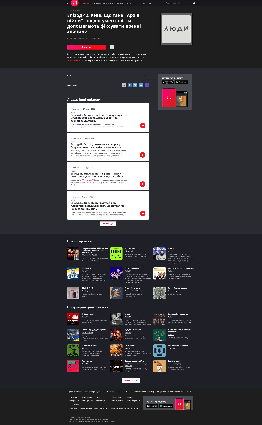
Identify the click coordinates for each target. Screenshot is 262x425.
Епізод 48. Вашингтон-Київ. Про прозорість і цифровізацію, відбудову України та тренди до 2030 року (99, 118)
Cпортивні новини (174, 294)
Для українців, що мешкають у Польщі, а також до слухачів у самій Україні (95, 338)
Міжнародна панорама (178, 345)
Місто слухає (130, 248)
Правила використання (136, 392)
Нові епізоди (97, 3)
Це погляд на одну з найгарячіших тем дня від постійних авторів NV (94, 368)
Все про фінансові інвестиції (178, 338)
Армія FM (171, 348)
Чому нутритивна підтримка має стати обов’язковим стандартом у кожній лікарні (179, 276)
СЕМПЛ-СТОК (87, 288)
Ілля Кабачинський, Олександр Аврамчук (136, 364)
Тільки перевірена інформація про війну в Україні (94, 321)
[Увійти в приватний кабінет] (194, 3)
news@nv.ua (74, 401)
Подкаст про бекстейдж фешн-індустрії (92, 295)
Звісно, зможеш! (132, 268)
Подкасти (111, 3)
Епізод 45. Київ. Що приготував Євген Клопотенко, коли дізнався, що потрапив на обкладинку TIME (97, 205)
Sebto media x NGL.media (134, 291)
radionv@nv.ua (102, 401)
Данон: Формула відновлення (181, 268)
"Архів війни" (74, 60)
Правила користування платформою (99, 392)
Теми (105, 3)
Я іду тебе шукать (132, 288)
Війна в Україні (88, 314)
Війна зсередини (89, 345)
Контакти (120, 392)
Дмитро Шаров (173, 291)
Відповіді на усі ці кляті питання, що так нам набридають (179, 368)
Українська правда (174, 364)
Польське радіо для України (94, 330)
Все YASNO (86, 268)
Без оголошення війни (134, 361)
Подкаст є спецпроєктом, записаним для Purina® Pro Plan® (95, 259)
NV (68, 3)
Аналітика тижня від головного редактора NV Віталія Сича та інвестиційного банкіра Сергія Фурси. (138, 322)
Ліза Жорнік (86, 291)
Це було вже (130, 345)
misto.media (129, 251)
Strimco (170, 251)
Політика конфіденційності (179, 392)
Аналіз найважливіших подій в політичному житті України (135, 337)
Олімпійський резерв (177, 288)
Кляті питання (174, 361)
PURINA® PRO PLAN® (89, 255)
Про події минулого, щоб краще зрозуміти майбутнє (136, 370)
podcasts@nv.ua (133, 401)
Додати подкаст (75, 392)
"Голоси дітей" (88, 180)
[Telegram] (141, 85)
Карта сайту (73, 405)
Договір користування (157, 392)
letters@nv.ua (117, 401)
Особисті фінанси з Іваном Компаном (179, 331)
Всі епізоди (108, 224)
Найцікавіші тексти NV (178, 314)
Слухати (87, 47)
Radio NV (85, 271)
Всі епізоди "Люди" (75, 11)
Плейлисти (120, 3)
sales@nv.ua (87, 401)
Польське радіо (87, 333)
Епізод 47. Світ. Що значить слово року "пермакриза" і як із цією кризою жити (96, 146)
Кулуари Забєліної (133, 330)
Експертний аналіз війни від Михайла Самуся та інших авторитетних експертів (92, 353)
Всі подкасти (131, 380)
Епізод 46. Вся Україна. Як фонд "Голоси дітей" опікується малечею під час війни (97, 175)
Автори (128, 3)
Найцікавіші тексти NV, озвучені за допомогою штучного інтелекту (180, 321)
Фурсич (128, 314)
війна (144, 76)
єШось (171, 248)
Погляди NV (87, 361)
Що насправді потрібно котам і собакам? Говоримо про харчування (95, 250)
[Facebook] (130, 85)
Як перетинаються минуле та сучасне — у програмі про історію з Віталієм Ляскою (138, 353)
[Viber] (147, 85)
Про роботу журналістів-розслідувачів (133, 295)
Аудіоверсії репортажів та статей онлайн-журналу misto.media (137, 255)
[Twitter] (135, 85)
